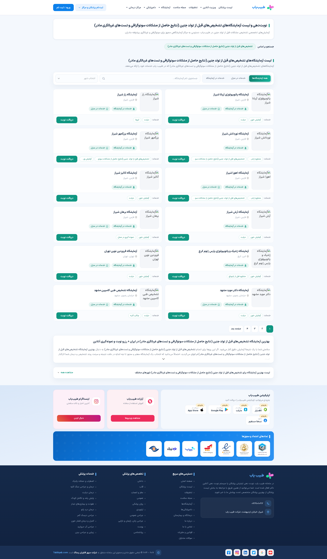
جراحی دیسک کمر (85, 515)
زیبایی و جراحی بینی (84, 532)
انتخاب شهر (89, 78)
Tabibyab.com (60, 552)
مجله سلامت (179, 7)
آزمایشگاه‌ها (187, 504)
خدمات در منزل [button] (238, 78)
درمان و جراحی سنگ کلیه (82, 487)
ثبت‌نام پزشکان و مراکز (92, 7)
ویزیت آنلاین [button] (209, 7)
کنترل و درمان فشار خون (82, 521)
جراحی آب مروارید (85, 527)
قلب (141, 487)
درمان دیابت (88, 492)
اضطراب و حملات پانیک (83, 481)
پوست (140, 527)
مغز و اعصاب (137, 492)
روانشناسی (138, 532)
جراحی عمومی (136, 515)
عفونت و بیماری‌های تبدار (82, 504)
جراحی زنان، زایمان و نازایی (130, 521)
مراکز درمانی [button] (134, 7)
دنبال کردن (79, 418)
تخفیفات (193, 7)
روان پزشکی (137, 504)
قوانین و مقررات (185, 532)
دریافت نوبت (178, 120)
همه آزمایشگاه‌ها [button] (260, 78)
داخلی (140, 481)
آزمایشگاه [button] (165, 7)
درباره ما (188, 521)
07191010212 (257, 503)
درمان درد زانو (87, 509)
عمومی (140, 498)
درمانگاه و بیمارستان (183, 515)
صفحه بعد (236, 329)
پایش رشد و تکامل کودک (82, 498)
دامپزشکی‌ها (186, 509)
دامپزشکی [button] (151, 7)
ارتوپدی (139, 509)
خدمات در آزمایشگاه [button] (215, 78)
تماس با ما (187, 527)
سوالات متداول (185, 538)
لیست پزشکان (225, 7)
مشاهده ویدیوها (132, 418)
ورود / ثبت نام (63, 7)
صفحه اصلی (186, 481)
